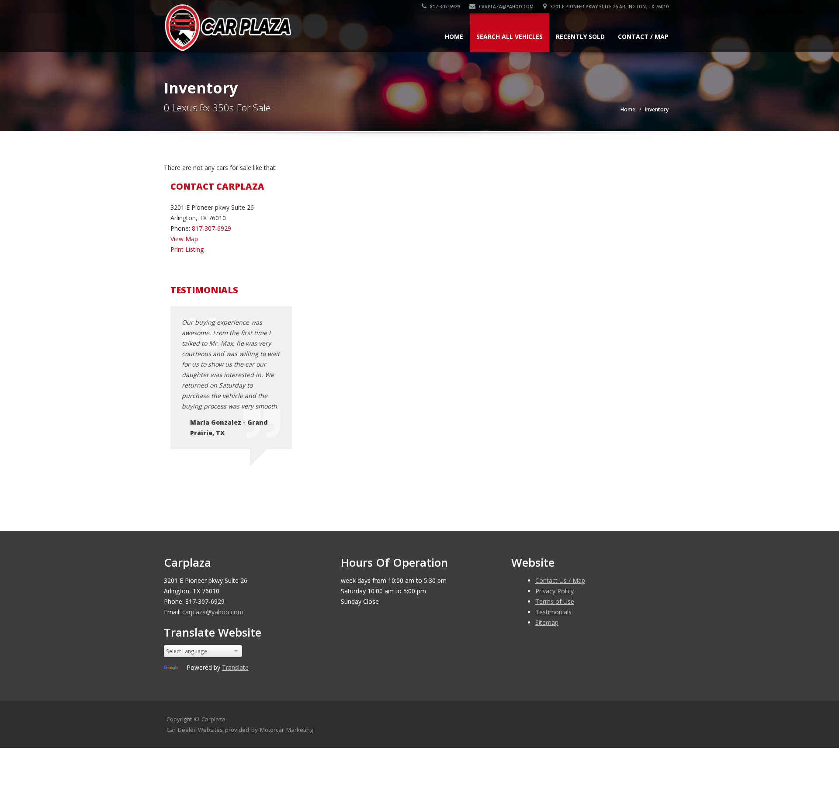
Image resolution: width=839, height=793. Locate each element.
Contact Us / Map (560, 580)
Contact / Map (643, 36)
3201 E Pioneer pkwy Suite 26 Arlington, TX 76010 (609, 6)
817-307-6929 (444, 6)
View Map (184, 239)
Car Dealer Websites (194, 730)
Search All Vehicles (509, 36)
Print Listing (187, 249)
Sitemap (546, 622)
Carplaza (213, 719)
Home (454, 36)
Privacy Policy (554, 591)
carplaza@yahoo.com (506, 6)
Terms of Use (554, 601)
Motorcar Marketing (286, 730)
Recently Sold (580, 36)
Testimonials (553, 612)
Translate (235, 667)
